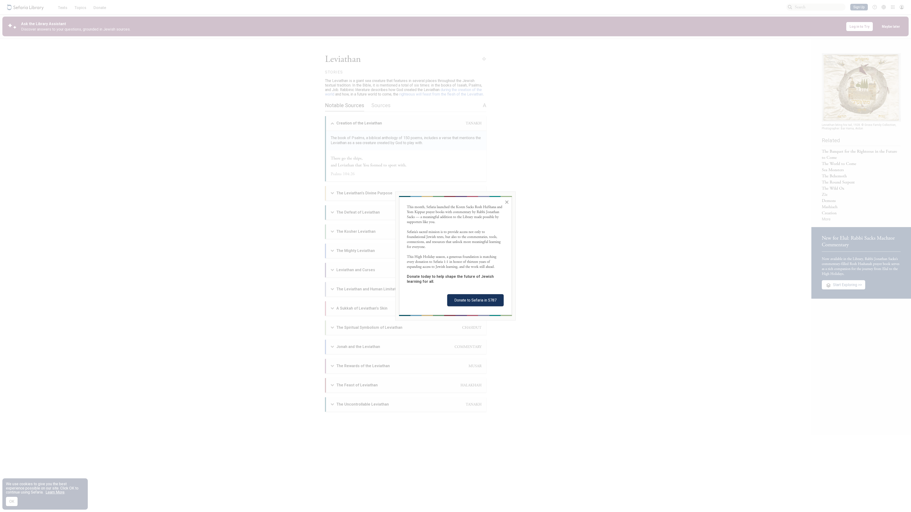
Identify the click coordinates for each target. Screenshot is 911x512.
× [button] (507, 201)
